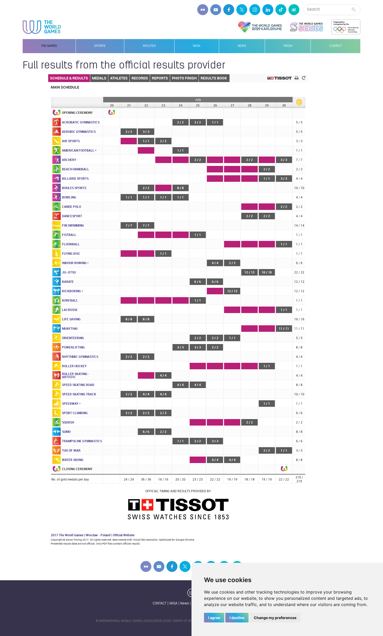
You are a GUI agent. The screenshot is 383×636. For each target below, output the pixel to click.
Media (287, 46)
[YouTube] (215, 9)
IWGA (196, 46)
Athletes (149, 46)
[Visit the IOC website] (345, 27)
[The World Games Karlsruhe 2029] (260, 27)
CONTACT (159, 603)
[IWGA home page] (42, 27)
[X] (241, 9)
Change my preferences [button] (275, 617)
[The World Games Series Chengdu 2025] (306, 27)
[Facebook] (228, 9)
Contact (335, 46)
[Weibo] (293, 9)
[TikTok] (280, 9)
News (242, 46)
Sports (100, 46)
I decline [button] (237, 617)
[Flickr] (202, 9)
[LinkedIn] (267, 9)
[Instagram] (254, 9)
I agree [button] (214, 617)
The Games (49, 46)
